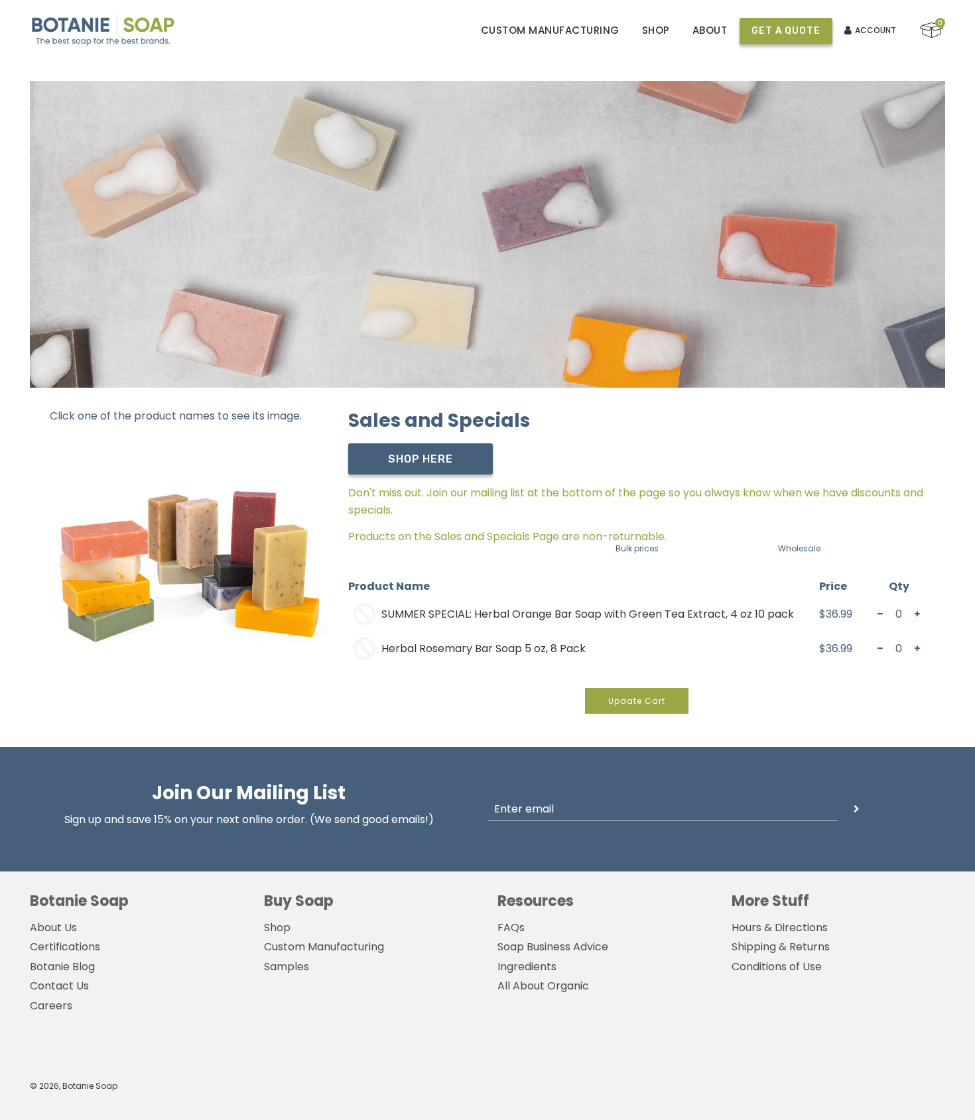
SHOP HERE (421, 459)
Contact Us (59, 985)
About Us (53, 927)
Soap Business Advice (552, 946)
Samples (286, 966)
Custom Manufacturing (550, 30)
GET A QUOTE (785, 30)
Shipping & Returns (781, 946)
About (710, 30)
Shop (656, 30)
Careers (51, 1005)
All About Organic (543, 985)
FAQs (511, 927)
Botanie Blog (62, 966)
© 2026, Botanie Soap (73, 1086)
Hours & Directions (780, 927)
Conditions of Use (777, 966)
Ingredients (526, 966)
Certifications (65, 946)
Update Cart (636, 700)
